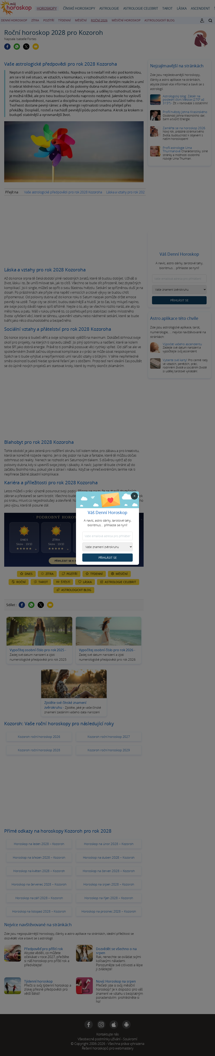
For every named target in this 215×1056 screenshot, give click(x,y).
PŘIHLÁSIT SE (107, 558)
